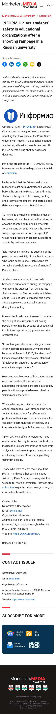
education (11, 173)
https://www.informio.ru (26, 533)
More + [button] (50, 5)
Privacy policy (35, 697)
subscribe (8, 487)
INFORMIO (29, 126)
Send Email (16, 510)
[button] (41, 5)
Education (45, 15)
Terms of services (22, 697)
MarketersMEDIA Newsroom (18, 15)
